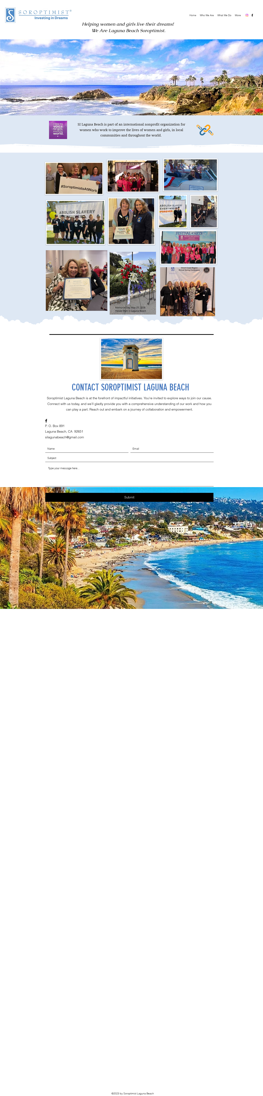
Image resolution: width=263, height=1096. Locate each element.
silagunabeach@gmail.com (64, 437)
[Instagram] (247, 15)
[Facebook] (252, 15)
